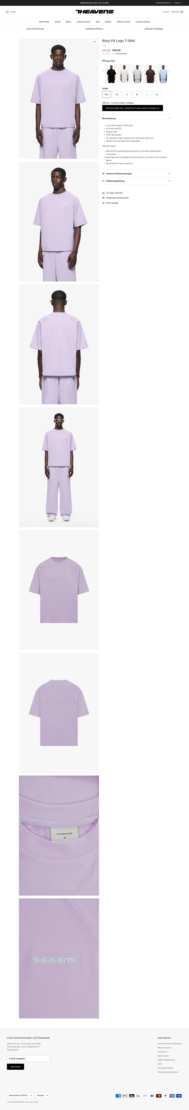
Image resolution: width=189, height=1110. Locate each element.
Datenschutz (163, 1056)
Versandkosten (121, 54)
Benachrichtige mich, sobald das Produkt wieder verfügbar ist (132, 108)
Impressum (163, 1052)
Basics (68, 22)
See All (57, 22)
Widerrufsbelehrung (166, 1060)
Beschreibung (109, 118)
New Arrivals (44, 22)
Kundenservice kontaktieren (170, 1044)
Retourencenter (164, 1048)
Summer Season (83, 22)
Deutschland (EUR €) (163, 3)
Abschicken (15, 1067)
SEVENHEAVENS (18, 1102)
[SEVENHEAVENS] (94, 12)
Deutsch (177, 3)
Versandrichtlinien (165, 1068)
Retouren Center (123, 22)
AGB (160, 1064)
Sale (97, 22)
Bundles (108, 22)
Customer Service (143, 22)
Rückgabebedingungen (168, 1072)
